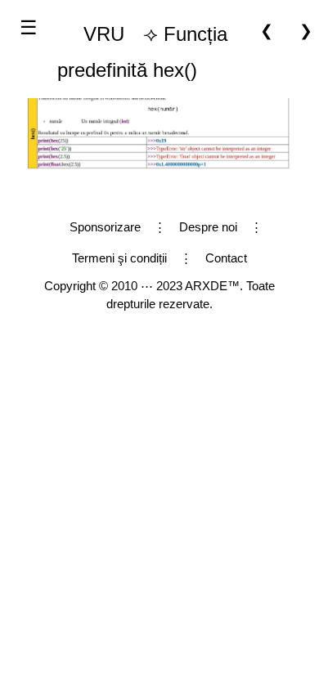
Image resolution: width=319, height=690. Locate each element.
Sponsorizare (105, 227)
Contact (226, 258)
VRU (103, 34)
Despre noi (208, 227)
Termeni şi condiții (119, 258)
